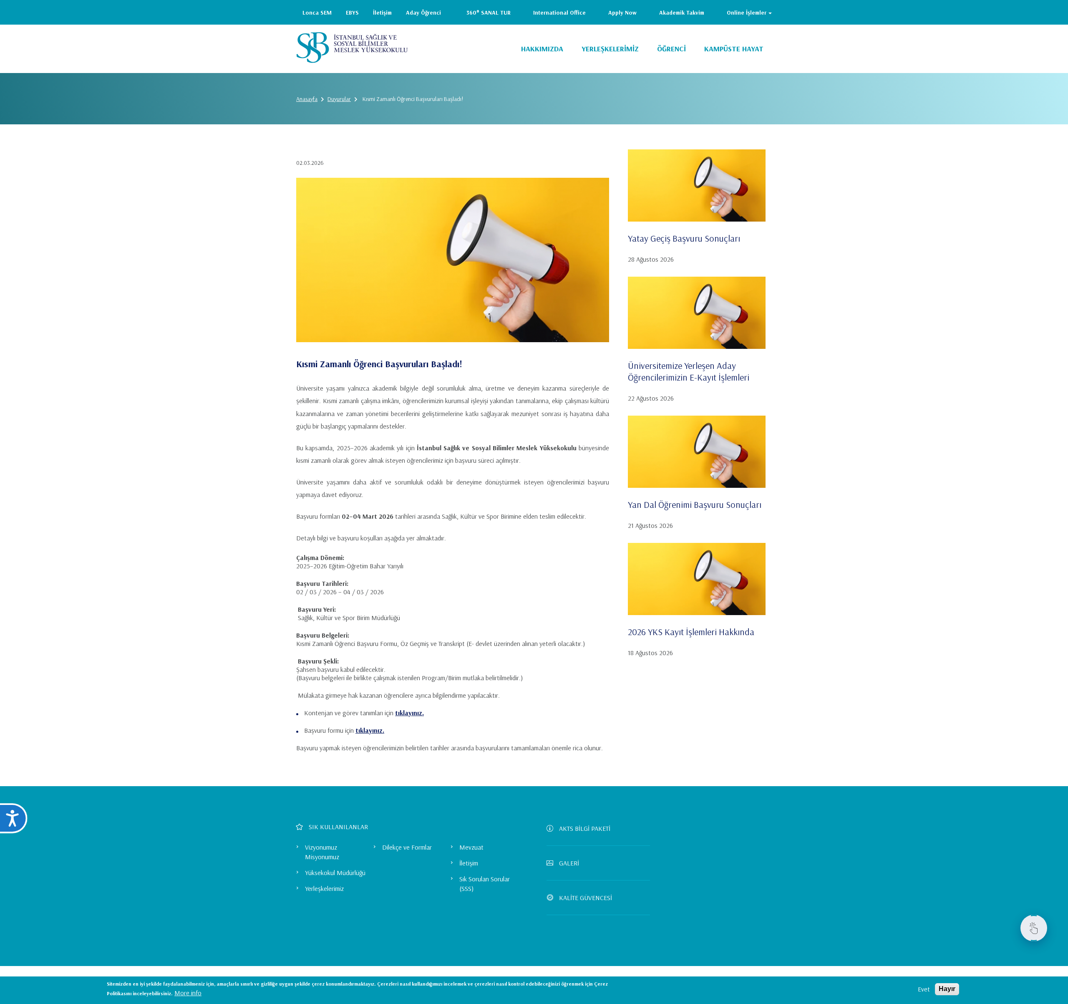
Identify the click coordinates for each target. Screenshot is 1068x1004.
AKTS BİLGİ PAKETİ (584, 828)
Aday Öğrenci (423, 12)
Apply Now (622, 12)
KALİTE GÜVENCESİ (585, 897)
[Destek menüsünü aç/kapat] (1033, 928)
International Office (559, 12)
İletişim (382, 12)
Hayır (947, 988)
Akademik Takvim (681, 12)
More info (188, 992)
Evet (924, 989)
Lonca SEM (317, 12)
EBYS (352, 12)
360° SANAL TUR (488, 12)
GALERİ (569, 863)
